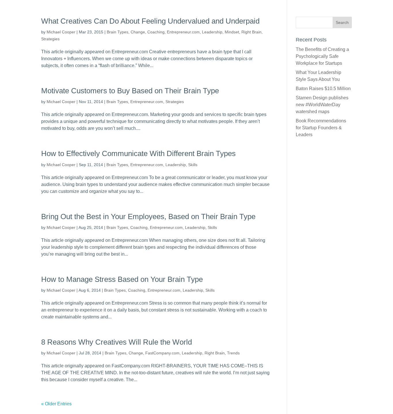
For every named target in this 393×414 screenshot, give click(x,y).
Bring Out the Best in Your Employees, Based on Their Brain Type (148, 216)
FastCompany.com (162, 353)
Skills (192, 164)
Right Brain (251, 32)
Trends (233, 353)
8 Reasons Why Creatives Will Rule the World (116, 342)
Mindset (232, 32)
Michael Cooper (61, 32)
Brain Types (117, 32)
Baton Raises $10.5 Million (323, 88)
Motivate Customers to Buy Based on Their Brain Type (130, 90)
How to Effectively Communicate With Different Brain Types (138, 153)
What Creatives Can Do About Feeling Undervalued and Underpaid (150, 21)
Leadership (212, 32)
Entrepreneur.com (183, 32)
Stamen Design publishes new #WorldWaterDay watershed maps (322, 104)
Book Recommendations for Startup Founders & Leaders (321, 127)
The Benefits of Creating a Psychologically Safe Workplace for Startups (322, 56)
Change (138, 32)
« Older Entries (56, 403)
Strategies (50, 39)
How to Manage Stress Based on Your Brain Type (122, 279)
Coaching (156, 32)
